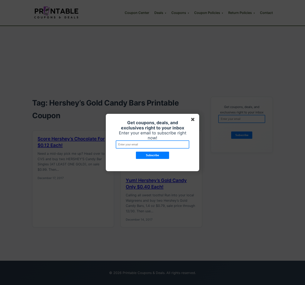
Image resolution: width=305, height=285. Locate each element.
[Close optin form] (193, 120)
